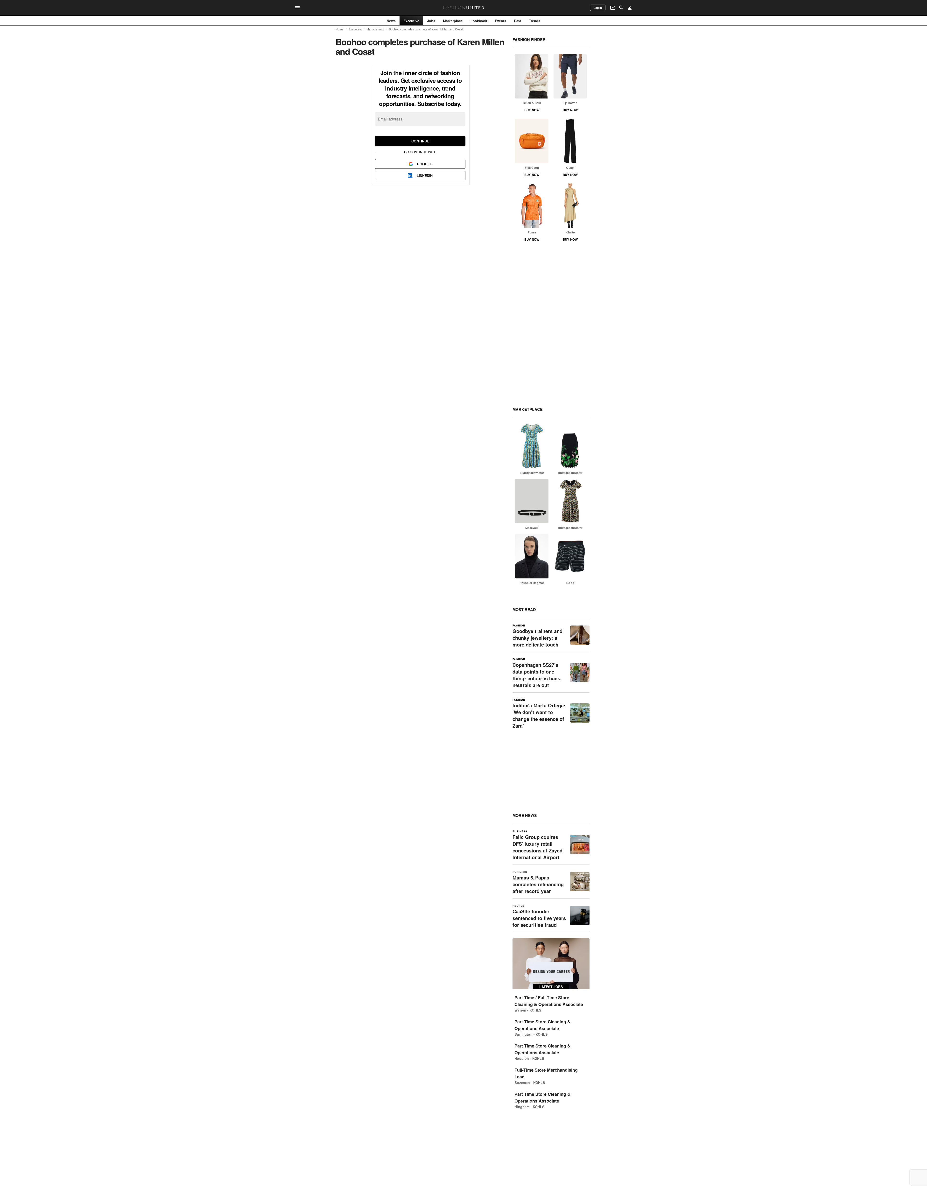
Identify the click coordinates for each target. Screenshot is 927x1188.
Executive (355, 29)
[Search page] (621, 8)
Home (340, 29)
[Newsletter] (612, 8)
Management (375, 29)
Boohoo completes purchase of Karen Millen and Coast (426, 29)
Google (424, 164)
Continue (420, 141)
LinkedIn (425, 175)
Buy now (531, 110)
